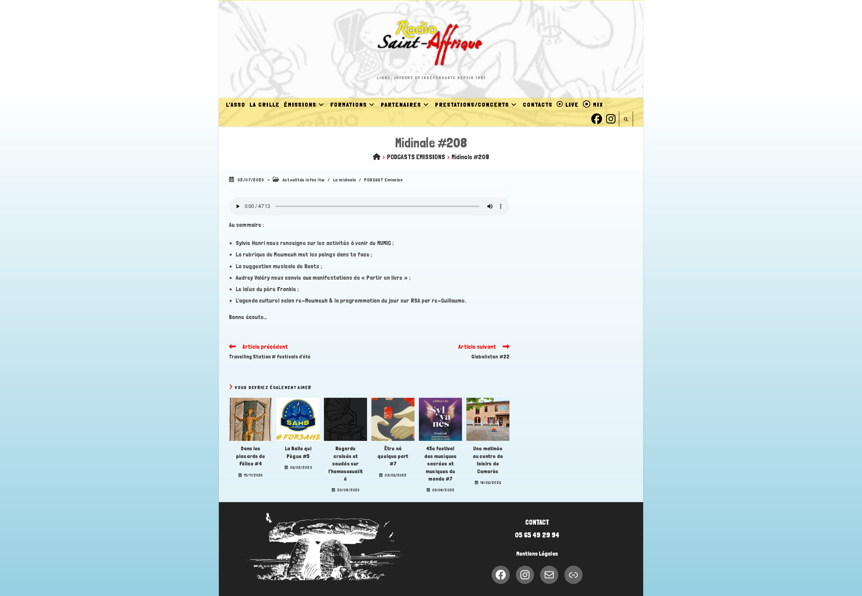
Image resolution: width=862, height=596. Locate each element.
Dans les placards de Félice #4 (250, 456)
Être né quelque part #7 (392, 456)
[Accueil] (376, 157)
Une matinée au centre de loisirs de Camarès (488, 459)
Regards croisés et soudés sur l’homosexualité (345, 463)
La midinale (344, 179)
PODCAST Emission (383, 179)
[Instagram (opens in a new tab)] (611, 118)
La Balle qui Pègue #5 (298, 452)
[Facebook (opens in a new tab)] (596, 118)
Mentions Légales (537, 553)
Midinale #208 (470, 157)
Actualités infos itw (304, 179)
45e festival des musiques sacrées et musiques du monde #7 (440, 463)
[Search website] (626, 120)
